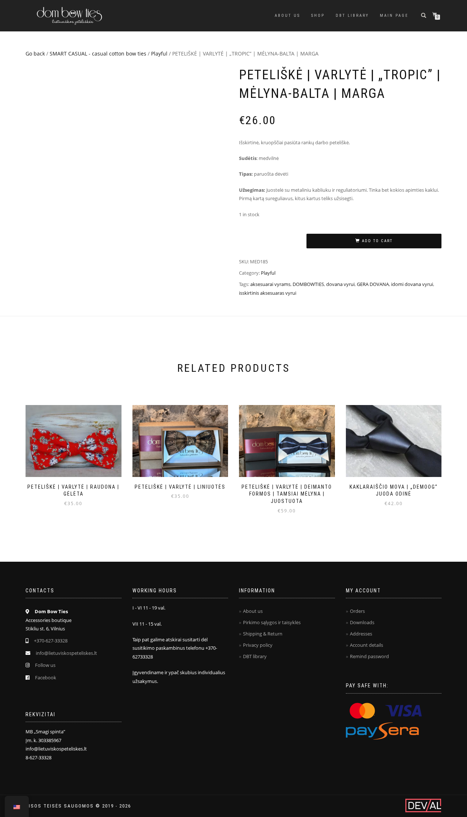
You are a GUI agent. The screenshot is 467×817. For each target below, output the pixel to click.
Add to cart (377, 240)
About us (287, 15)
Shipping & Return (262, 633)
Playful (159, 53)
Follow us (45, 665)
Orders (357, 611)
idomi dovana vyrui (412, 284)
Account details (366, 645)
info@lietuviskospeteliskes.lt (66, 653)
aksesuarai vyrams (270, 284)
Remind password (369, 656)
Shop (318, 15)
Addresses (361, 633)
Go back (35, 53)
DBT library (255, 656)
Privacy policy (258, 645)
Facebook (45, 677)
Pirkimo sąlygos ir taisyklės (272, 622)
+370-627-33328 (50, 640)
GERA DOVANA (373, 284)
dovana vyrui (340, 284)
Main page (394, 15)
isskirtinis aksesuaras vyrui (267, 293)
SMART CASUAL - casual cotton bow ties (98, 53)
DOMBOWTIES (308, 284)
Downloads (362, 622)
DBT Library (352, 15)
